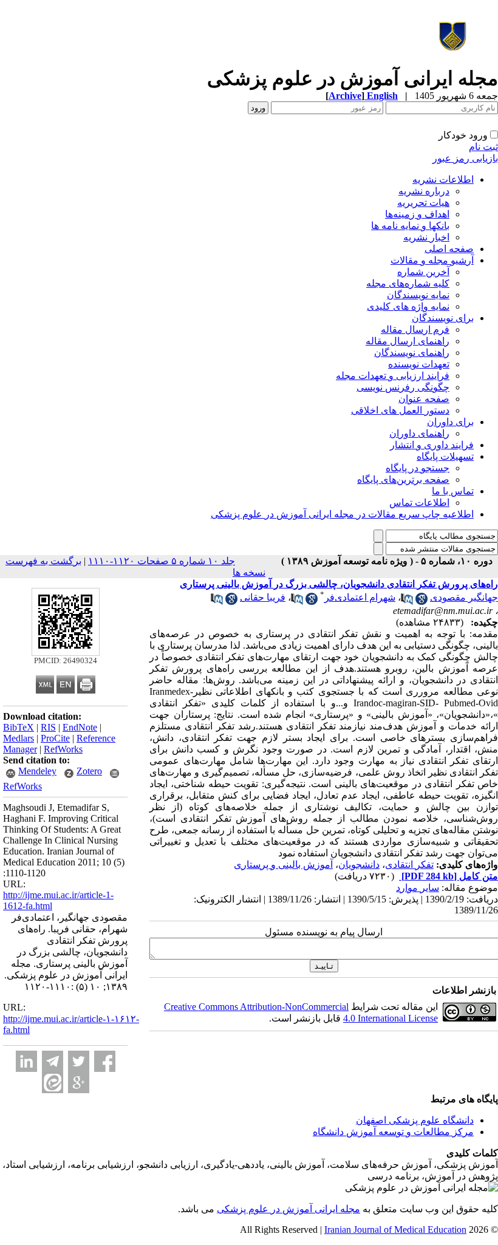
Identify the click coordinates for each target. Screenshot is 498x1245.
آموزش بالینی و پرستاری (283, 864)
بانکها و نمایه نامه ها (410, 225)
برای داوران (450, 422)
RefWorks (63, 749)
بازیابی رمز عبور (465, 158)
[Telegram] (52, 1061)
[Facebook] (104, 1061)
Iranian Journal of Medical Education (395, 1229)
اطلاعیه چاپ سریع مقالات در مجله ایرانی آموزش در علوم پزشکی (342, 514)
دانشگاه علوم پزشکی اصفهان (415, 1120)
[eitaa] (52, 1082)
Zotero (89, 771)
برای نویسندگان (443, 318)
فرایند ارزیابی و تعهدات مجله (392, 375)
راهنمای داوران (419, 433)
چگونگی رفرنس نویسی (402, 387)
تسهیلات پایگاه (445, 456)
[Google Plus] (78, 1082)
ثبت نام (483, 147)
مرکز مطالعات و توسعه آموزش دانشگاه (393, 1132)
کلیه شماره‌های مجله (407, 283)
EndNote (80, 727)
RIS (48, 727)
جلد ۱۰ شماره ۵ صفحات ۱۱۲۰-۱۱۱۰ (161, 561)
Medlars (18, 738)
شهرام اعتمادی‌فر (359, 597)
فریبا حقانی (262, 597)
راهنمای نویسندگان (411, 352)
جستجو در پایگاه (417, 468)
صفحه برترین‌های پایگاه (403, 479)
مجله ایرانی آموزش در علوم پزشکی (288, 1209)
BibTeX (18, 727)
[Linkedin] (26, 1061)
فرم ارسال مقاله (415, 329)
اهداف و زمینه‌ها (417, 214)
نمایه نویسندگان (418, 295)
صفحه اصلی (449, 249)
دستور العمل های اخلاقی (400, 410)
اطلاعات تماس (419, 502)
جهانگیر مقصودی (464, 597)
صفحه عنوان (423, 399)
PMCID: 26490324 (65, 660)
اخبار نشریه (426, 237)
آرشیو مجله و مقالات (432, 260)
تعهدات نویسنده (418, 364)
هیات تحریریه (423, 202)
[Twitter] (78, 1061)
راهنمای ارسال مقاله (407, 341)
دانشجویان (359, 864)
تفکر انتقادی (409, 864)
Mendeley (37, 771)
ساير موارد (417, 887)
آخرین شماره (423, 272)
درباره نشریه (423, 191)
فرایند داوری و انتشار (432, 445)
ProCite (55, 738)
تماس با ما (453, 491)
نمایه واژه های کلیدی (408, 306)
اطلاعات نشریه (443, 179)
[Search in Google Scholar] (421, 601)
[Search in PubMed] (407, 601)
